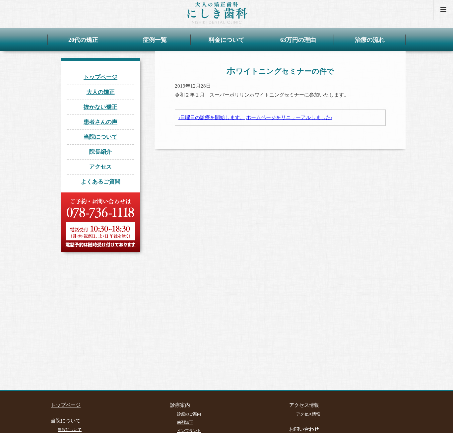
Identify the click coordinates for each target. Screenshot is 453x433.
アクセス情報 (308, 414)
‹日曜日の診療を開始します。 (211, 117)
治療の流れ (370, 39)
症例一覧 (155, 39)
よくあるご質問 (100, 182)
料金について (226, 39)
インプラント (189, 430)
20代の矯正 (83, 39)
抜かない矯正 (100, 107)
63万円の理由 (298, 39)
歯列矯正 (185, 422)
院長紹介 (100, 152)
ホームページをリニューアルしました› (289, 117)
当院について (100, 137)
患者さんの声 (100, 122)
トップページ (100, 77)
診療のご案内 (189, 414)
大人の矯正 (101, 92)
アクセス (100, 167)
